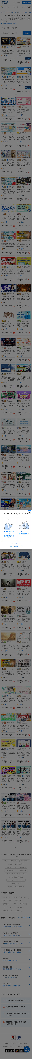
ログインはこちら (16, 543)
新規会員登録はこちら (16, 546)
